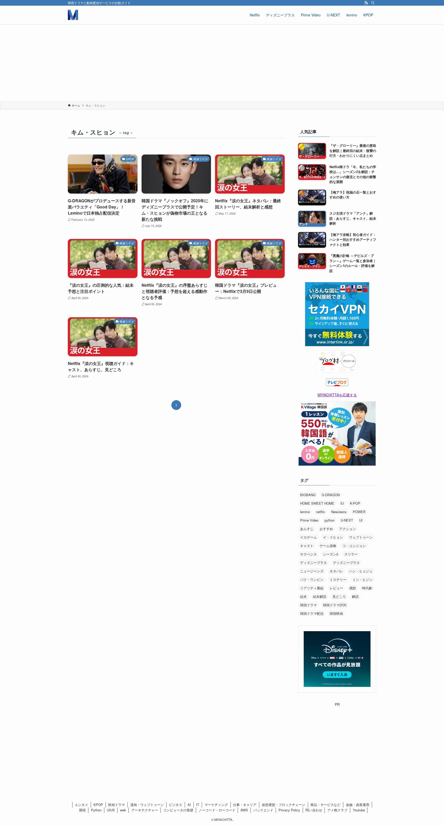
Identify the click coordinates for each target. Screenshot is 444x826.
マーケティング (216, 804)
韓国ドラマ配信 (311, 613)
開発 (82, 810)
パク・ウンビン (311, 579)
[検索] (372, 3)
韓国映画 (336, 613)
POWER (359, 511)
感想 (352, 587)
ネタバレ (336, 571)
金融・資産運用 (357, 804)
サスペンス (308, 554)
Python (96, 810)
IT (197, 804)
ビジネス (175, 804)
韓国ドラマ (308, 604)
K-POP (355, 503)
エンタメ (81, 804)
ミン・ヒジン (363, 579)
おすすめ (326, 528)
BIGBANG (308, 494)
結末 (303, 596)
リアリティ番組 (311, 587)
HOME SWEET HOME (317, 503)
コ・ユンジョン (354, 545)
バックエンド (263, 810)
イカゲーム (308, 537)
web (123, 810)
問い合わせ (314, 810)
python (330, 520)
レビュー (336, 587)
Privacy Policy (289, 810)
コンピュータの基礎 (178, 810)
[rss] (366, 3)
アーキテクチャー (144, 810)
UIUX (111, 810)
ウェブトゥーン (361, 537)
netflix (320, 511)
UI (361, 520)
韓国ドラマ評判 (334, 604)
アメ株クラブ (337, 810)
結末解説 (319, 596)
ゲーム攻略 (328, 545)
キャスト (306, 545)
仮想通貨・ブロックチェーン (283, 804)
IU (342, 503)
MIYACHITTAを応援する (337, 394)
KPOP (98, 804)
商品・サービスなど (325, 804)
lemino (305, 511)
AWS (244, 810)
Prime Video (309, 520)
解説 (355, 596)
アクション (347, 528)
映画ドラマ (116, 804)
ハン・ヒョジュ (361, 571)
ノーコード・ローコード (217, 810)
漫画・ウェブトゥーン (147, 804)
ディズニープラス (313, 562)
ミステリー (338, 579)
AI (189, 804)
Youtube (359, 810)
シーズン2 (330, 554)
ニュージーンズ (311, 571)
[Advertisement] (222, 63)
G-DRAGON (331, 494)
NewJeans (339, 511)
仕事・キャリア (244, 804)
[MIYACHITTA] (73, 15)
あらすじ (306, 528)
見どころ (339, 596)
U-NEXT (347, 520)
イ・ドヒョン (333, 537)
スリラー (351, 554)
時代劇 (367, 587)
